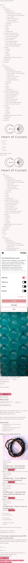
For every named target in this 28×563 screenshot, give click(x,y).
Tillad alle (14, 301)
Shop (4, 7)
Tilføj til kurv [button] (11, 469)
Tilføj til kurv (5, 394)
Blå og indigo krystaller (11, 38)
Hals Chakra (10, 427)
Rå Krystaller (9, 10)
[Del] (15, 560)
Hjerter (7, 30)
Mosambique (11, 429)
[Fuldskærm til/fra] (9, 560)
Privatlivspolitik (6, 513)
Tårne (7, 26)
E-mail (1, 550)
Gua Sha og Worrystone (13, 21)
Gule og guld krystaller (11, 42)
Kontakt (5, 144)
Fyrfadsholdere (9, 31)
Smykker (6, 47)
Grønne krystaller (10, 39)
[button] (4, 396)
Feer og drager (10, 17)
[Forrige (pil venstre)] (3, 562)
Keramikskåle (7, 59)
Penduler (8, 50)
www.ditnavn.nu (11, 532)
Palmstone (8, 192)
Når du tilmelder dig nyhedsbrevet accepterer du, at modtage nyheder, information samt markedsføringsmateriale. (12, 554)
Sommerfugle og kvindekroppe (14, 13)
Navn (1, 547)
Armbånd (8, 49)
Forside (1, 377)
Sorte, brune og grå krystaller (13, 46)
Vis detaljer (21, 296)
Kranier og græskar (11, 20)
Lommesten (8, 23)
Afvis (14, 309)
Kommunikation (17, 424)
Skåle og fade (7, 225)
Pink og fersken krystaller (12, 41)
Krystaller (6, 9)
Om (3, 142)
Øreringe (8, 55)
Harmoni (11, 424)
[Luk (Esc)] (21, 560)
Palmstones (8, 25)
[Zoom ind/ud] (3, 560)
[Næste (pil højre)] (9, 562)
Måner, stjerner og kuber (13, 18)
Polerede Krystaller (10, 12)
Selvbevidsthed (6, 426)
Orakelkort (6, 60)
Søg (1, 5)
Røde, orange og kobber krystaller (14, 44)
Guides (4, 140)
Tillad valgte (14, 305)
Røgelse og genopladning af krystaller (13, 57)
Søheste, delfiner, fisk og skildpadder (16, 15)
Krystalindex (6, 62)
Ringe (7, 52)
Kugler (7, 28)
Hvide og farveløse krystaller (12, 34)
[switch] (24, 282)
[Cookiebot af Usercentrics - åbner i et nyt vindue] (20, 253)
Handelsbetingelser (7, 515)
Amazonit (9, 430)
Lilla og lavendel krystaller (12, 36)
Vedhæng (8, 54)
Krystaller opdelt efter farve (11, 33)
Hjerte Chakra (16, 427)
